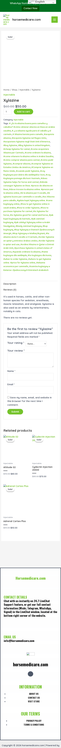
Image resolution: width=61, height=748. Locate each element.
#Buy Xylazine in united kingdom (34, 145)
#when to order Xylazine (15, 259)
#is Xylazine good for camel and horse (29, 215)
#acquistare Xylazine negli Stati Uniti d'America (26, 141)
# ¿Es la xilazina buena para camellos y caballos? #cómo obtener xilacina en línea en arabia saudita (29, 127)
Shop (14, 89)
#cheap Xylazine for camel (16, 149)
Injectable (24, 89)
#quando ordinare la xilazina (27, 252)
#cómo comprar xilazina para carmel (21, 160)
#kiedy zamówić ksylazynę (29, 226)
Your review (16, 350)
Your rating (15, 342)
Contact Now (30, 8)
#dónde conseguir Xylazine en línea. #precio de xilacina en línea (28, 186)
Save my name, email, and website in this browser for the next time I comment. (29, 401)
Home (6, 89)
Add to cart (23, 111)
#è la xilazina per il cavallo (33, 193)
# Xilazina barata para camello (28, 134)
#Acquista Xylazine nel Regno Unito (29, 138)
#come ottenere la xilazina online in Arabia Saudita (28, 156)
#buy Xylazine (10, 145)
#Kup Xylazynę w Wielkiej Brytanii (28, 233)
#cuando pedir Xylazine (27, 171)
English (40, 1)
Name (11, 371)
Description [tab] (9, 283)
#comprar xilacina (21, 163)
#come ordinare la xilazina (38, 152)
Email (11, 384)
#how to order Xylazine (28, 207)
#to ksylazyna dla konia (39, 255)
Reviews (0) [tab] (9, 289)
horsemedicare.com (26, 19)
